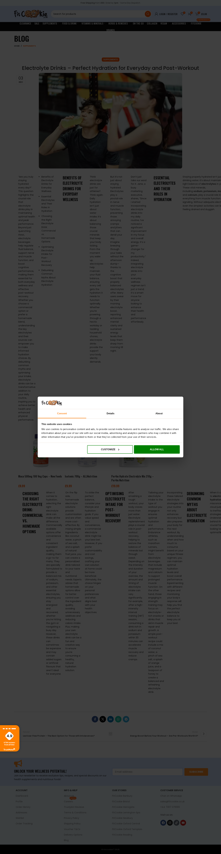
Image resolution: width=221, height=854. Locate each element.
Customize (108, 449)
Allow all (157, 449)
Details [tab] (111, 413)
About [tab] (159, 413)
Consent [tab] (62, 413)
